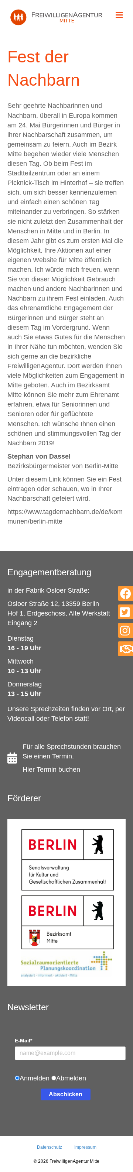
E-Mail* (23, 1041)
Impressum (85, 1147)
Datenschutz (49, 1147)
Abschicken (65, 1094)
